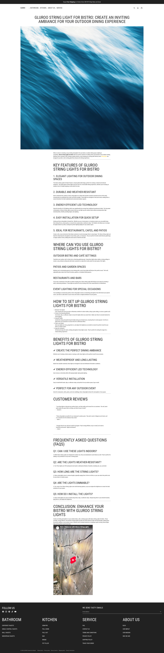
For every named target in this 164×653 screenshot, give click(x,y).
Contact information (70, 650)
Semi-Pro (45, 625)
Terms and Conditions (89, 632)
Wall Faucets (6, 632)
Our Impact (126, 629)
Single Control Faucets (9, 629)
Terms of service (54, 650)
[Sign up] (160, 611)
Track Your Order (88, 643)
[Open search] (134, 8)
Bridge (44, 640)
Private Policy (87, 636)
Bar (43, 636)
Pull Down (45, 629)
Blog (124, 625)
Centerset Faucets (8, 625)
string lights (104, 156)
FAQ (84, 625)
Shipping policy (62, 650)
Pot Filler (45, 643)
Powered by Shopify (32, 650)
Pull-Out (45, 632)
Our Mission (126, 632)
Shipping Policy (87, 640)
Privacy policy (47, 650)
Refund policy (40, 650)
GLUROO (25, 650)
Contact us (86, 629)
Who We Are (126, 636)
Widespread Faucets (8, 636)
